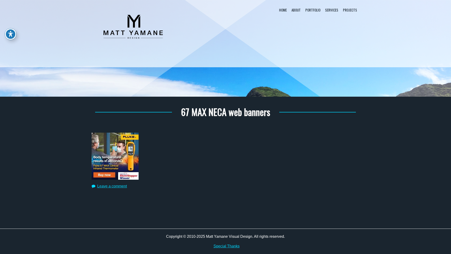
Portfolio (312, 9)
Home (283, 9)
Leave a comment (112, 186)
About (296, 9)
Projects (350, 9)
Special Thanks (227, 246)
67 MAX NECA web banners (225, 112)
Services (331, 9)
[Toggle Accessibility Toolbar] (10, 34)
